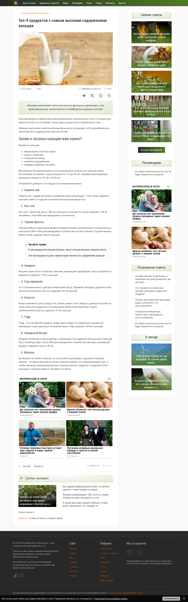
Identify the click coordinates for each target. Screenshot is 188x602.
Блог (71, 557)
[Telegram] (83, 95)
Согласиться (171, 598)
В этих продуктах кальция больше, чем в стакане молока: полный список (67, 249)
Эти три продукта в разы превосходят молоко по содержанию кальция (66, 255)
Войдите (23, 518)
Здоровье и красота (109, 553)
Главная (73, 548)
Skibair (109, 88)
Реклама (73, 566)
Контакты (74, 571)
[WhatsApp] (100, 95)
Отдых (103, 571)
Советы (73, 553)
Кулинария (105, 562)
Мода (102, 557)
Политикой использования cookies (111, 598)
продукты (38, 466)
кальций (26, 466)
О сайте (73, 562)
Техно (103, 566)
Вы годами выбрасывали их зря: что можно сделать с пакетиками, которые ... (86, 488)
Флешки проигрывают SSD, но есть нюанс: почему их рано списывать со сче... (86, 496)
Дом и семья (105, 548)
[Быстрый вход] (171, 3)
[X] (92, 95)
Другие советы (107, 580)
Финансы (104, 576)
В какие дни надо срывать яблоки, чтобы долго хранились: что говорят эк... (85, 504)
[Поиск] (163, 3)
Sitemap (73, 576)
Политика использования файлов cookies (125, 593)
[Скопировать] (109, 95)
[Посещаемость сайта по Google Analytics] (19, 575)
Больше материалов (151, 149)
